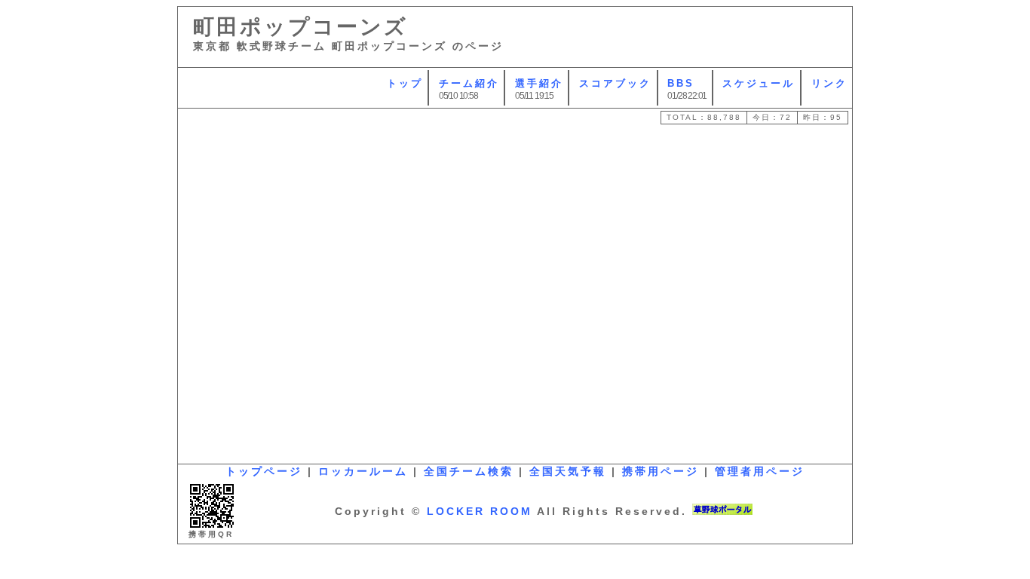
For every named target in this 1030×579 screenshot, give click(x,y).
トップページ (263, 471)
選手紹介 (539, 83)
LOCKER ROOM (479, 511)
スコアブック (615, 83)
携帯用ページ (660, 471)
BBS (680, 83)
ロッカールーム (363, 471)
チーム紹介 (469, 83)
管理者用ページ (760, 471)
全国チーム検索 (468, 471)
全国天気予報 (567, 471)
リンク (829, 83)
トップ (405, 83)
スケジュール (758, 83)
